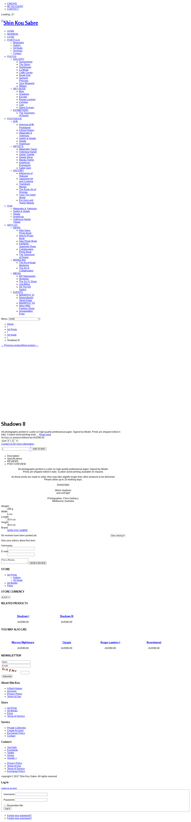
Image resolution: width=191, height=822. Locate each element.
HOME (10, 30)
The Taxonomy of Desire (27, 114)
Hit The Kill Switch (25, 288)
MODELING (19, 260)
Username (9, 794)
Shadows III (66, 616)
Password (9, 800)
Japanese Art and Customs (26, 180)
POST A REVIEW (16, 464)
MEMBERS (12, 33)
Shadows (24, 94)
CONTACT (13, 9)
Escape (23, 97)
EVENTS (18, 292)
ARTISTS (18, 146)
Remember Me (15, 805)
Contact (17, 53)
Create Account (15, 730)
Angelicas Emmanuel (25, 163)
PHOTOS (11, 56)
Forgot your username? (19, 818)
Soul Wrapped (26, 83)
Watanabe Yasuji (28, 149)
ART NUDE (19, 88)
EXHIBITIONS (20, 110)
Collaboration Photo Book (26, 250)
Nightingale (25, 67)
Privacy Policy (14, 694)
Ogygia (66, 642)
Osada (22, 141)
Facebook (12, 750)
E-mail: (5, 551)
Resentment (154, 642)
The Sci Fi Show (28, 281)
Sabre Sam (25, 168)
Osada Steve (26, 157)
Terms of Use (14, 696)
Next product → (30, 345)
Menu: (4, 319)
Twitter (10, 752)
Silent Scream (26, 107)
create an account (9, 788)
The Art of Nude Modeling (27, 264)
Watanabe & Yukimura (25, 134)
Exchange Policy (16, 733)
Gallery (17, 45)
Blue (21, 91)
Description (13, 456)
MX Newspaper (27, 276)
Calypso (23, 102)
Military (23, 86)
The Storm (24, 64)
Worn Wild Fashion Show (26, 307)
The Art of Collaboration (26, 269)
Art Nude (18, 48)
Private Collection (16, 727)
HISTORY (18, 170)
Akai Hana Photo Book (25, 231)
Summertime (26, 62)
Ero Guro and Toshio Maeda (26, 201)
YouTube (12, 747)
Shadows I (23, 616)
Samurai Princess (23, 79)
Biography (18, 42)
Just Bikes (24, 284)
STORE (10, 36)
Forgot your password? (19, 815)
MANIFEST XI (26, 295)
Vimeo (10, 755)
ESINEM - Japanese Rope (27, 245)
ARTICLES (12, 224)
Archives (17, 50)
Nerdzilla (24, 279)
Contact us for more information (17, 444)
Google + (12, 758)
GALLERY (18, 59)
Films (10, 585)
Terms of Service (16, 716)
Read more (45, 434)
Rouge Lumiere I (110, 642)
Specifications (14, 458)
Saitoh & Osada (27, 138)
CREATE (12, 3)
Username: (7, 545)
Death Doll (24, 75)
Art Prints (12, 329)
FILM (9, 205)
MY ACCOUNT (15, 6)
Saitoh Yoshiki (26, 154)
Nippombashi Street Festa (26, 299)
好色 (15, 121)
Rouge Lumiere (27, 99)
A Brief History (26, 130)
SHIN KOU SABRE (17, 530)
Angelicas (24, 143)
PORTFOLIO (13, 39)
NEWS (16, 227)
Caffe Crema (26, 72)
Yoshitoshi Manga (24, 185)
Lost (21, 105)
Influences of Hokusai (26, 174)
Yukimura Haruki (28, 152)
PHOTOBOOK (14, 118)
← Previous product (11, 345)
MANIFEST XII (27, 303)
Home (10, 324)
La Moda (23, 70)
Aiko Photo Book (28, 241)
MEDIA (17, 273)
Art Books (12, 583)
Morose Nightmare (23, 642)
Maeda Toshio (26, 160)
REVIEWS (12, 461)
